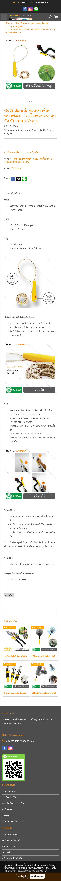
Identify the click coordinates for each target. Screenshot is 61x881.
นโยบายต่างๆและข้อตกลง (13, 821)
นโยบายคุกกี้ (41, 871)
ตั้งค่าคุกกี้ (22, 876)
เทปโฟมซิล (6, 852)
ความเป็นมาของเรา (10, 791)
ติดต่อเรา (6, 815)
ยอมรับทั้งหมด (37, 876)
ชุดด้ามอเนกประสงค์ (23, 159)
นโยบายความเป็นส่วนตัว (21, 871)
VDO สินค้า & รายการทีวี (13, 803)
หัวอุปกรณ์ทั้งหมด (41, 159)
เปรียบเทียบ (34, 152)
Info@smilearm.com (16, 735)
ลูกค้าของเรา (7, 809)
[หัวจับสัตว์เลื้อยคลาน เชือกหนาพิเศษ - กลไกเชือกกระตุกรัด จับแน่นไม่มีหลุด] (30, 64)
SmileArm (16, 168)
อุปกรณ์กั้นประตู (9, 846)
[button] (49, 17)
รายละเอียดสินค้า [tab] (13, 193)
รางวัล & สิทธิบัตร (9, 797)
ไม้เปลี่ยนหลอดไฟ (9, 834)
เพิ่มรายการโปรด (14, 152)
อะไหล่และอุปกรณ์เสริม (12, 858)
